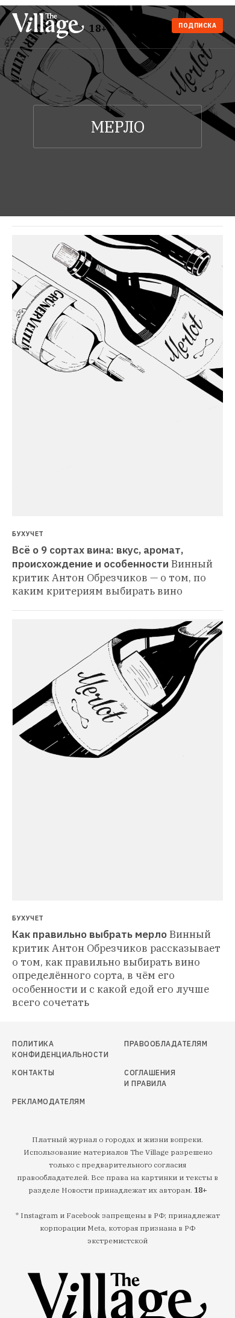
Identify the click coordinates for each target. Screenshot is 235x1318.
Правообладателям (152, 1043)
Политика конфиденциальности (43, 1049)
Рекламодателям (43, 1101)
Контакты (33, 1072)
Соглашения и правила (149, 1078)
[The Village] (50, 26)
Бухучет (28, 534)
